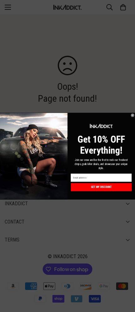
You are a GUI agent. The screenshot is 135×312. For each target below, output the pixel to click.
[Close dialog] (132, 115)
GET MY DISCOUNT (101, 187)
